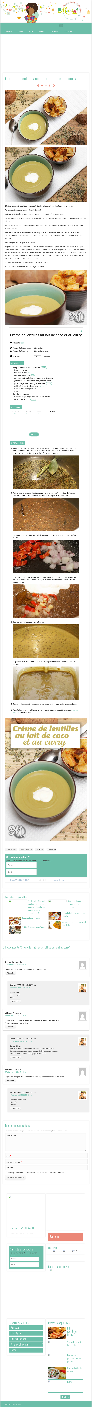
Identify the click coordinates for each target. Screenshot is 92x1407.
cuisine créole (11, 849)
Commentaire (11, 1135)
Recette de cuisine (19, 1323)
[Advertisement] (46, 52)
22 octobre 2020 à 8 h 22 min (20, 988)
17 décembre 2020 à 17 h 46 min (16, 1072)
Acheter (44, 368)
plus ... (65, 1397)
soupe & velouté (26, 849)
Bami (69, 1382)
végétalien (40, 849)
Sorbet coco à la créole (74, 1343)
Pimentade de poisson (31, 918)
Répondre (10, 973)
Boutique (54, 1236)
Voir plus (34, 434)
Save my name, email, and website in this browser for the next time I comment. (36, 1172)
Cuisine (9, 31)
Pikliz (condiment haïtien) (73, 1331)
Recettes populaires (59, 1323)
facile (22, 343)
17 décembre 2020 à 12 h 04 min (16, 1016)
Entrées (61, 880)
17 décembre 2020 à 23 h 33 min (21, 1095)
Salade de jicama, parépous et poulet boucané (75, 904)
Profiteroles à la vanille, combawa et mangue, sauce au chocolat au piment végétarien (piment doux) (37, 907)
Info (32, 375)
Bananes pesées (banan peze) (74, 1358)
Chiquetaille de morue (74, 1369)
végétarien (52, 849)
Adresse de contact (14, 1162)
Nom (8, 1156)
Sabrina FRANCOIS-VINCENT (19, 880)
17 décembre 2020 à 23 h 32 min (21, 1041)
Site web (9, 1167)
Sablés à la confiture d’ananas (34, 927)
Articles (54, 31)
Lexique (42, 31)
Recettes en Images (58, 1266)
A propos (68, 31)
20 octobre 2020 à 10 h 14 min (15, 965)
